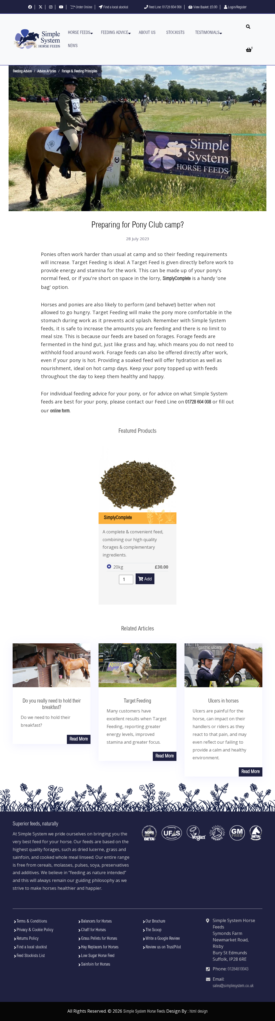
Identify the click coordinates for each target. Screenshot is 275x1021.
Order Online (83, 7)
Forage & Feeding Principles (79, 71)
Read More (79, 739)
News (73, 46)
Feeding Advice (114, 33)
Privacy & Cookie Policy (35, 930)
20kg (118, 567)
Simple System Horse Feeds (144, 1011)
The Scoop (153, 930)
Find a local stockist (115, 7)
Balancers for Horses (96, 921)
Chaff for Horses (93, 930)
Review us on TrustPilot (163, 947)
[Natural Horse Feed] (37, 39)
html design (199, 1011)
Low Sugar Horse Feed (97, 956)
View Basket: (205, 7)
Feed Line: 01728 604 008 (165, 7)
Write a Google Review (163, 939)
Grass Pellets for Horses (99, 939)
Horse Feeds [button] (79, 33)
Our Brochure (155, 921)
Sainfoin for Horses (95, 964)
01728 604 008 (198, 402)
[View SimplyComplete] (137, 485)
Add (147, 579)
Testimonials (207, 33)
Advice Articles (46, 71)
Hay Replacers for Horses (99, 947)
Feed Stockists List (31, 956)
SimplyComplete (177, 278)
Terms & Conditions (32, 921)
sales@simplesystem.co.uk (233, 986)
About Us (147, 33)
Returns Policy (27, 939)
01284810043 (238, 969)
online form (60, 411)
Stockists (175, 33)
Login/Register (237, 7)
